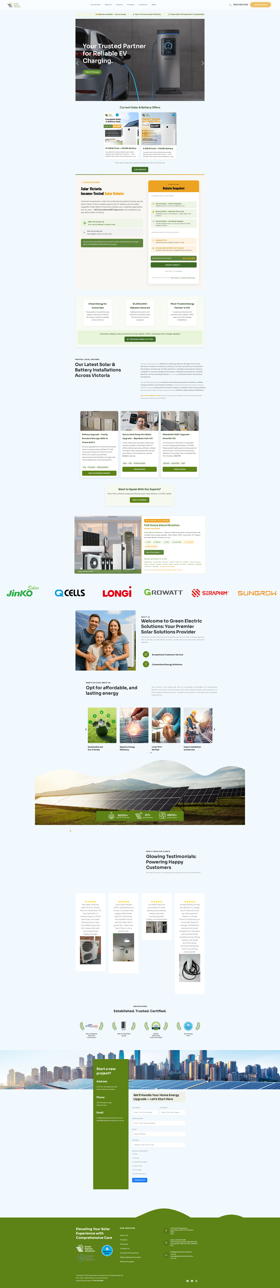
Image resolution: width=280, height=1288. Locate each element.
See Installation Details (99, 473)
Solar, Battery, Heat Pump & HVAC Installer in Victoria (167, 570)
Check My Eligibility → (173, 265)
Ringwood (198, 564)
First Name (136, 1108)
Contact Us (143, 5)
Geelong (176, 564)
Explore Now (180, 469)
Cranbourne (147, 566)
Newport (158, 564)
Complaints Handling (129, 1253)
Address (135, 1140)
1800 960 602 (240, 4)
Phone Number (137, 1118)
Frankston (183, 564)
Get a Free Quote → (154, 552)
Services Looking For (139, 1151)
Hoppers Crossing (195, 562)
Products (130, 5)
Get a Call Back (140, 500)
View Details (139, 469)
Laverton (171, 562)
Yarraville (152, 564)
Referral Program (127, 1262)
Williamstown (148, 562)
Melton (171, 564)
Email (134, 1129)
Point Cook (178, 562)
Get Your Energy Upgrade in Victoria (140, 339)
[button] (86, 729)
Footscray (165, 562)
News (154, 5)
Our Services (96, 5)
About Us (108, 5)
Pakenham (155, 566)
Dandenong (190, 564)
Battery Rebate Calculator (130, 1257)
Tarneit (146, 564)
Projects (119, 5)
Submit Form (139, 1180)
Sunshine (165, 564)
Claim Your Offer (140, 169)
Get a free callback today (151, 395)
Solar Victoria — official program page (183, 277)
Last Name (163, 1108)
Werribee (186, 562)
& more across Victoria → (168, 566)
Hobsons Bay (157, 562)
